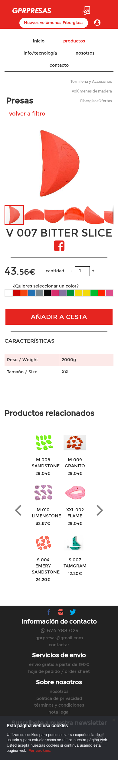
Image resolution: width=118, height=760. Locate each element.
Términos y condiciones (59, 705)
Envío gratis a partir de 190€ (59, 664)
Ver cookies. (40, 750)
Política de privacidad (59, 698)
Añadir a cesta (59, 317)
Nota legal (59, 712)
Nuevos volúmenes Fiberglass (54, 22)
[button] (108, 164)
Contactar (59, 644)
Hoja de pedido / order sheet (59, 671)
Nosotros (59, 691)
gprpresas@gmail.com (59, 638)
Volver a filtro (27, 113)
